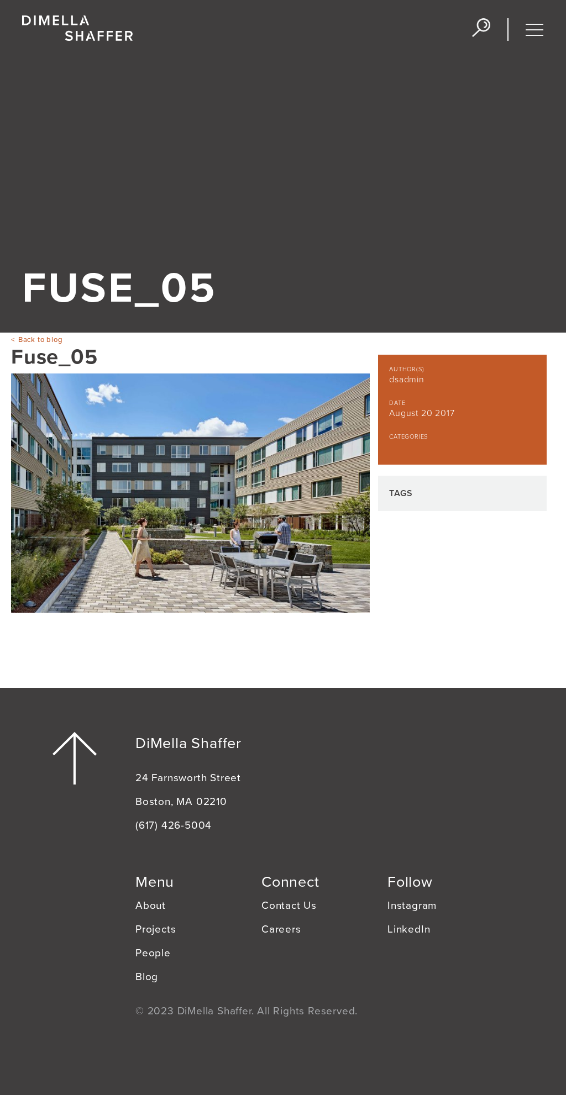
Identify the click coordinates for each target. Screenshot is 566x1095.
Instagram (412, 905)
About (150, 905)
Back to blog (40, 339)
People (153, 953)
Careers (281, 929)
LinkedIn (408, 929)
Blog (146, 977)
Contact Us (289, 905)
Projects (155, 929)
